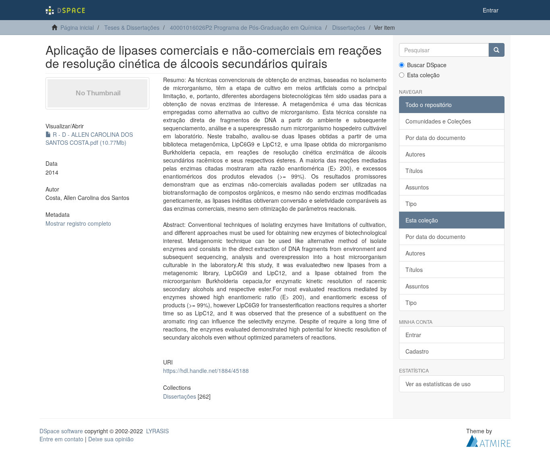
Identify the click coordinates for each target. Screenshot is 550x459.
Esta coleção (423, 75)
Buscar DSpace (427, 65)
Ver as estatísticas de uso (438, 384)
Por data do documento (435, 138)
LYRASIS (157, 431)
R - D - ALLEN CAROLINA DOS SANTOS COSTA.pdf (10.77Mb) (89, 138)
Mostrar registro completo (78, 223)
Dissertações (348, 27)
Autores (415, 154)
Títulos (414, 171)
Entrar (413, 335)
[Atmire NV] (488, 440)
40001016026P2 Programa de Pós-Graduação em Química (246, 27)
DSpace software (61, 431)
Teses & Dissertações (131, 27)
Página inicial (77, 27)
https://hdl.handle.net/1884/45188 (206, 370)
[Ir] (496, 50)
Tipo (411, 204)
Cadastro (417, 351)
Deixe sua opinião (111, 439)
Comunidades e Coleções (438, 121)
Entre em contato (61, 439)
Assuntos (417, 187)
